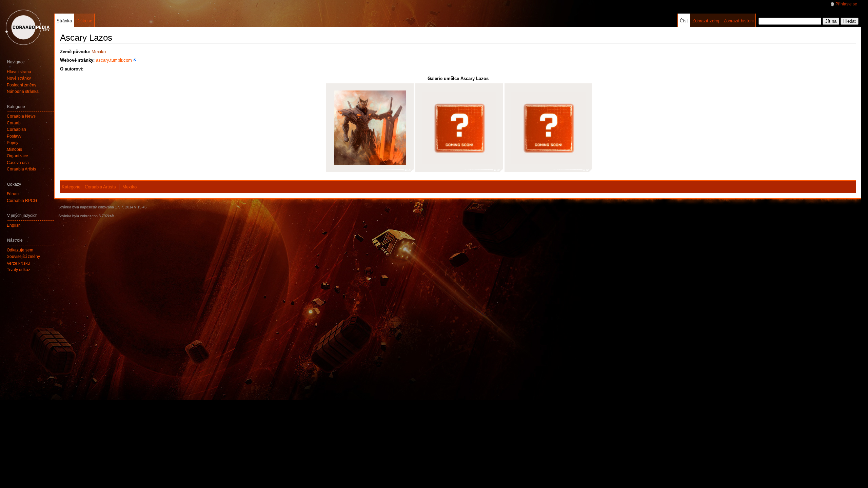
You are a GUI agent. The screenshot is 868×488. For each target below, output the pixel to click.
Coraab (14, 123)
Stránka (64, 20)
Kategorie (71, 186)
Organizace (17, 156)
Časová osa (18, 162)
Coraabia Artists (100, 186)
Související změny (23, 256)
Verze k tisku (18, 263)
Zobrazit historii (739, 20)
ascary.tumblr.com (114, 60)
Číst (684, 20)
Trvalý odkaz (18, 269)
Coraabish (16, 129)
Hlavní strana (19, 71)
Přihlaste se (846, 4)
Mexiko (99, 51)
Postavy (14, 136)
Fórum (13, 193)
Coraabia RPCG (22, 200)
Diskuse (84, 20)
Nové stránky (19, 78)
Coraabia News (21, 116)
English (14, 225)
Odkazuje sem (20, 250)
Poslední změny (21, 85)
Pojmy (12, 142)
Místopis (14, 149)
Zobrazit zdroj (705, 20)
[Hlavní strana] (27, 27)
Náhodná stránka (23, 91)
